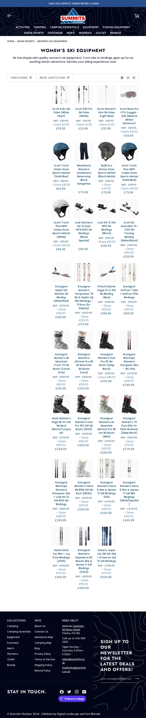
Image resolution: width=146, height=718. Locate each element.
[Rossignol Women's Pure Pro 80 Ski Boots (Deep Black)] (106, 340)
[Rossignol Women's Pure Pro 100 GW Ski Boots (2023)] (83, 404)
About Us (40, 626)
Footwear (13, 643)
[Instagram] (77, 692)
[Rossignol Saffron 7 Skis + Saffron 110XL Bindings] (129, 272)
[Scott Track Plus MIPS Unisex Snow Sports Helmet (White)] (61, 208)
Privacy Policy (43, 654)
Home (10, 41)
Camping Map (43, 643)
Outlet (11, 659)
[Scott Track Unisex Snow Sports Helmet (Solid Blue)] (61, 151)
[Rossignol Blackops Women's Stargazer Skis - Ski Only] (129, 340)
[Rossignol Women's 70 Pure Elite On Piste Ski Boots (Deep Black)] (129, 404)
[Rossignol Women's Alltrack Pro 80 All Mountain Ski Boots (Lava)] (83, 340)
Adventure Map (44, 637)
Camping (12, 626)
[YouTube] (84, 692)
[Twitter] (69, 692)
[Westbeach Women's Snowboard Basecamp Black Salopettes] (83, 151)
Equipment (13, 637)
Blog (37, 648)
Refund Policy (43, 670)
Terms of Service (45, 659)
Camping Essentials (19, 631)
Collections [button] (16, 620)
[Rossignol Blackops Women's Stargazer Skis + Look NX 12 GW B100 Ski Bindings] (61, 468)
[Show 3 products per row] (128, 78)
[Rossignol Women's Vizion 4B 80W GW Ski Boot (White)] (83, 468)
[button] (23, 27)
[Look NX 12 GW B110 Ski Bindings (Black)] (106, 208)
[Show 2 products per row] (122, 78)
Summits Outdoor (21, 714)
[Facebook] (62, 692)
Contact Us (41, 631)
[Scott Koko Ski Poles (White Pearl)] (61, 94)
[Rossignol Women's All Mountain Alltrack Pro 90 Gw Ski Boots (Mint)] (106, 404)
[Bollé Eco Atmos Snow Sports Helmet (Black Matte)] (106, 151)
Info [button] (38, 620)
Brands (11, 665)
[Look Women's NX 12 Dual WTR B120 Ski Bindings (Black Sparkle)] (83, 208)
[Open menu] (12, 15)
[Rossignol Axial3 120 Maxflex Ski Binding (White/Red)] (61, 272)
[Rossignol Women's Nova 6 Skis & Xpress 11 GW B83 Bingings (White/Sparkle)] (129, 468)
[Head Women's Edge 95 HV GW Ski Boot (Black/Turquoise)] (61, 404)
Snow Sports (26, 41)
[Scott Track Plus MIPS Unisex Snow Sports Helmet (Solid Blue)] (129, 151)
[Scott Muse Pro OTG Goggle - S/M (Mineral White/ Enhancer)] (129, 94)
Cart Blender (93, 714)
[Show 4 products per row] (135, 78)
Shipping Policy (43, 665)
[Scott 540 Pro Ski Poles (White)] (83, 94)
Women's (12, 654)
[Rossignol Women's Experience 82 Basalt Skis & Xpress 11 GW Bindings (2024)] (83, 536)
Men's (10, 648)
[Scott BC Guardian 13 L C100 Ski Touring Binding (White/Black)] (129, 208)
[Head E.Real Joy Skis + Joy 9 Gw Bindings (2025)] (61, 536)
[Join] (136, 678)
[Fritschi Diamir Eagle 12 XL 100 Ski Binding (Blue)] (106, 272)
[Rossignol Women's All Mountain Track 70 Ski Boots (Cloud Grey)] (61, 340)
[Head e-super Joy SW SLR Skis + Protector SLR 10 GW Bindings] (106, 536)
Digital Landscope (68, 714)
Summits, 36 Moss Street (73, 627)
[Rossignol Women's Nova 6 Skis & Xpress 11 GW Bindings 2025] (106, 468)
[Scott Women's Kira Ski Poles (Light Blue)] (106, 94)
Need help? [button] (70, 620)
